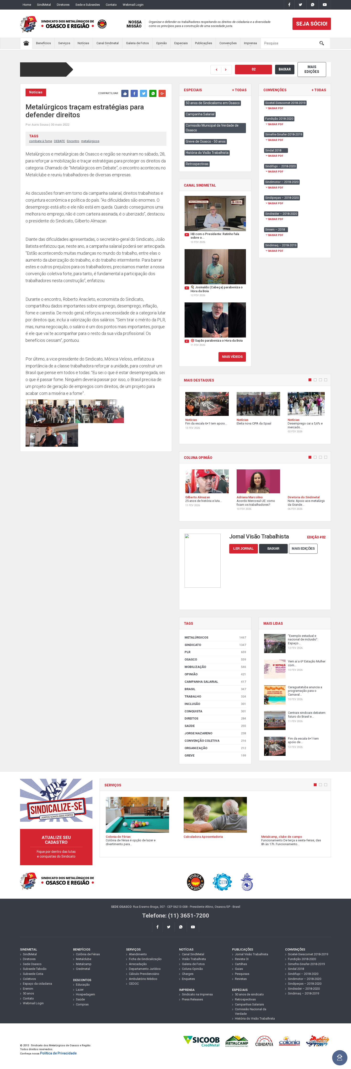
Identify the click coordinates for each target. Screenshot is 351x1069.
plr (215, 652)
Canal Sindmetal (107, 43)
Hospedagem (85, 994)
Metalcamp (83, 964)
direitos (215, 718)
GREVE (215, 755)
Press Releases (192, 999)
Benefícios (43, 43)
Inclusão (215, 704)
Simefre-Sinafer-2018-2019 (306, 964)
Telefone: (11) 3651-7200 (175, 915)
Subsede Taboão (35, 969)
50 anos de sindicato (249, 994)
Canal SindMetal (193, 954)
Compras (82, 1004)
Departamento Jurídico (145, 969)
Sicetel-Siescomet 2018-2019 (308, 954)
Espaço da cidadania (37, 983)
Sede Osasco (32, 964)
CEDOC (134, 983)
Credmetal (83, 969)
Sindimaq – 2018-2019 (303, 993)
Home (27, 4)
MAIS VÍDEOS (232, 357)
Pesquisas (242, 974)
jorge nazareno (215, 733)
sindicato (215, 645)
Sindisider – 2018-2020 (304, 988)
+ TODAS (239, 90)
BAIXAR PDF (275, 108)
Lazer (80, 989)
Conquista (215, 711)
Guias (239, 969)
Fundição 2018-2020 (302, 959)
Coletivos (29, 979)
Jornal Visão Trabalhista (251, 954)
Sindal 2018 (296, 969)
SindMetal (44, 4)
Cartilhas (241, 964)
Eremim (28, 988)
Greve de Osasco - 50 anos (206, 141)
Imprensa (250, 43)
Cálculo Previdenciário (144, 974)
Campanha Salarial (200, 114)
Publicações (203, 43)
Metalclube (83, 959)
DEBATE (59, 141)
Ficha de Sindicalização (145, 959)
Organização (215, 748)
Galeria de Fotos (137, 43)
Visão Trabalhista (194, 959)
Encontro (73, 141)
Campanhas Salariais (249, 1004)
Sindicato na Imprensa (197, 994)
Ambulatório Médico (143, 979)
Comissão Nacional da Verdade (250, 1011)
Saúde (215, 726)
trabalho (215, 696)
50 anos (28, 993)
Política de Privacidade (58, 1053)
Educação (83, 984)
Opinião (161, 43)
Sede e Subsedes (87, 4)
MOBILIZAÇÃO (215, 667)
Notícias (83, 43)
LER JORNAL (243, 548)
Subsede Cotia (33, 974)
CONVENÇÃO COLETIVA (215, 740)
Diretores (63, 4)
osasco (215, 659)
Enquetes (188, 979)
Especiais (181, 43)
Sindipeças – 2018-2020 (304, 983)
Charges (187, 974)
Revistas (241, 979)
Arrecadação (138, 964)
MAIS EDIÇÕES (311, 69)
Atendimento (138, 954)
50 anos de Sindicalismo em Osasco (213, 103)
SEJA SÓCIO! (311, 24)
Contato (111, 4)
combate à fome (40, 141)
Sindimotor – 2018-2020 (304, 979)
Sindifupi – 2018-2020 (303, 974)
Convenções (228, 43)
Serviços (64, 43)
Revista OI (242, 959)
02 (253, 69)
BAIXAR (285, 69)
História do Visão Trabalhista (207, 153)
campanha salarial (215, 681)
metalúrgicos (90, 141)
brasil (215, 689)
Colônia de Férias (88, 954)
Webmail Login (133, 4)
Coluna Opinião (192, 969)
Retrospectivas (197, 164)
